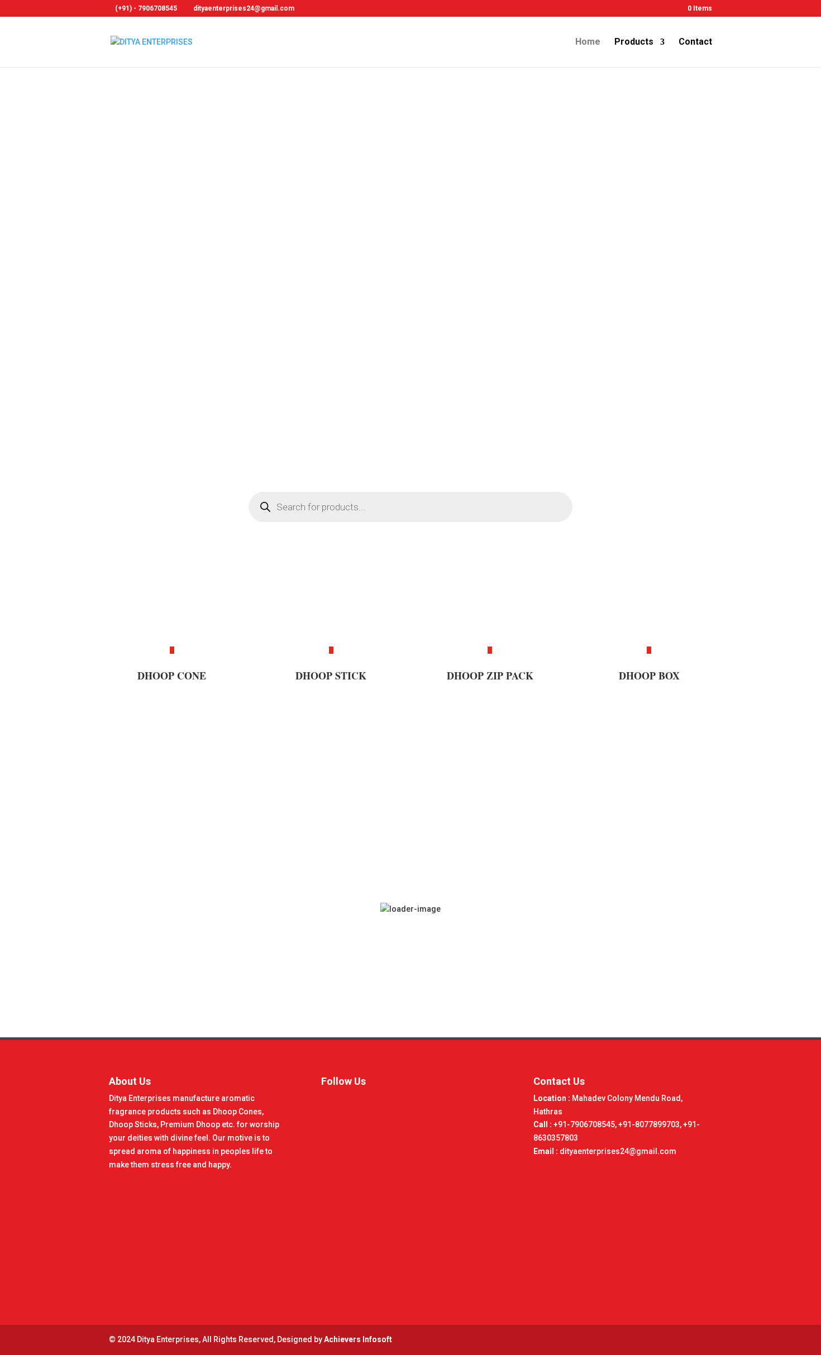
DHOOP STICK (330, 675)
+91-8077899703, (650, 1124)
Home (587, 42)
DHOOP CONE (171, 675)
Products (633, 42)
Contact (695, 42)
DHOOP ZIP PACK (490, 675)
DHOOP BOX (649, 675)
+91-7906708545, (585, 1124)
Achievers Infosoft (358, 1339)
